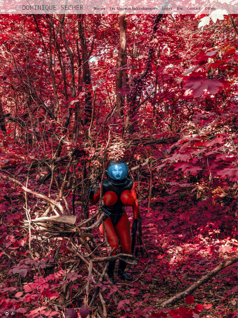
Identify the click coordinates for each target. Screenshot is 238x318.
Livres (167, 8)
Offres (210, 8)
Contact (194, 8)
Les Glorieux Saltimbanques (134, 8)
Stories (100, 8)
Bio (180, 8)
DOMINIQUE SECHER (52, 7)
